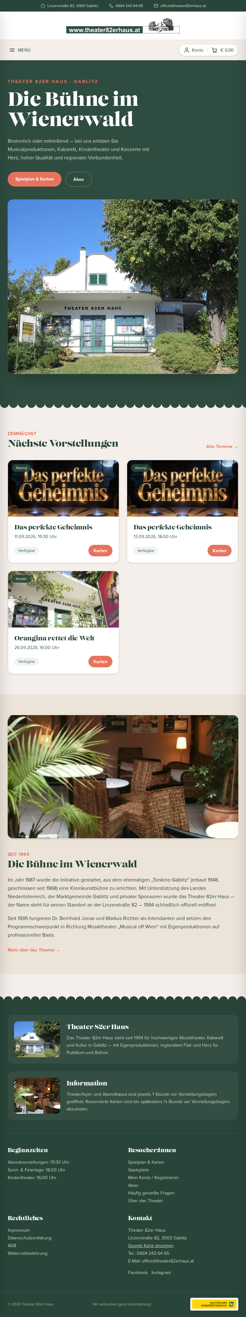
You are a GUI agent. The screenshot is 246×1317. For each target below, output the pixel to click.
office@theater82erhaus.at (183, 5)
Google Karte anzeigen (151, 1245)
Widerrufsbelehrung (27, 1253)
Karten (100, 550)
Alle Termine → (222, 446)
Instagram (161, 1272)
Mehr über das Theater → (34, 950)
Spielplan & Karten (34, 179)
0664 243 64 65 (129, 5)
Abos (78, 179)
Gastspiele (138, 1170)
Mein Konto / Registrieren (153, 1177)
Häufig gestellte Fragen (151, 1193)
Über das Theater (145, 1200)
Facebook (138, 1272)
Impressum (18, 1230)
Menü (24, 50)
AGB (12, 1245)
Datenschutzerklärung (30, 1238)
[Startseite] (123, 25)
